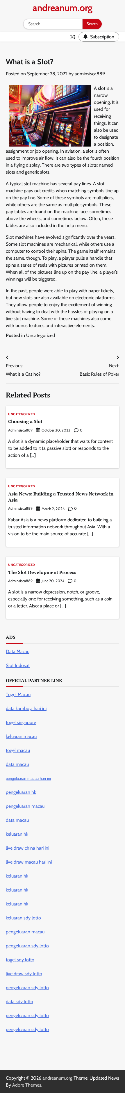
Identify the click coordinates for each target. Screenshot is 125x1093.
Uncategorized (40, 335)
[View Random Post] (72, 37)
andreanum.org (62, 7)
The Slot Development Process (42, 572)
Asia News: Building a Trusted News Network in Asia (60, 497)
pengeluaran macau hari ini (28, 778)
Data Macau (17, 651)
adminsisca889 (90, 73)
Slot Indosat (18, 665)
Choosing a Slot (25, 421)
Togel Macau (18, 694)
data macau (17, 820)
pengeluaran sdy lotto (27, 1029)
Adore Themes (26, 1085)
